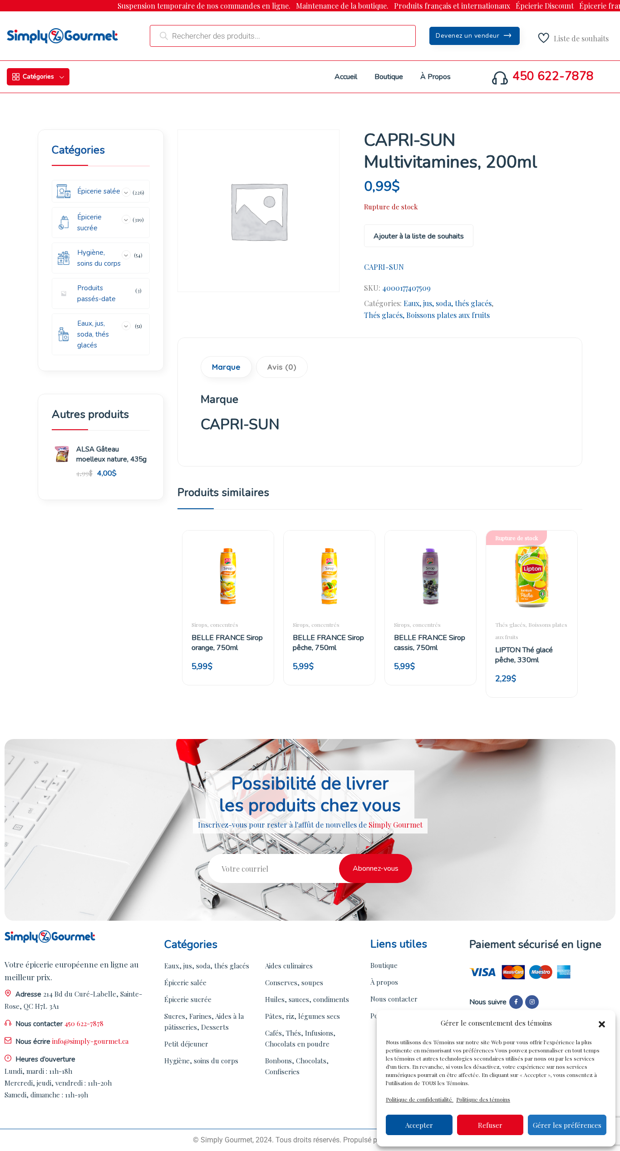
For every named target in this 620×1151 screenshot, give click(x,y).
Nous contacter (394, 998)
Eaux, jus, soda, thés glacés (447, 303)
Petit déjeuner (186, 1043)
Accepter (419, 1125)
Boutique (384, 965)
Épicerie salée (185, 982)
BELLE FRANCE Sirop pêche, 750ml (328, 643)
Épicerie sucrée (188, 999)
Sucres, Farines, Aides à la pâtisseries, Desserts (204, 1022)
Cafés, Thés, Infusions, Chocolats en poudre (300, 1038)
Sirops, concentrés (215, 624)
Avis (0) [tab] (281, 367)
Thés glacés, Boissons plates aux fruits (427, 315)
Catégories (38, 76)
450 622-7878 (553, 76)
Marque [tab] (226, 367)
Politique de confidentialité (419, 1099)
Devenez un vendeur (469, 35)
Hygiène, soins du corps (201, 1060)
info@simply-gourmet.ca (90, 1041)
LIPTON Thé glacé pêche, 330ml (524, 655)
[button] (601, 1022)
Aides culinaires (289, 965)
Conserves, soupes (294, 982)
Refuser (490, 1125)
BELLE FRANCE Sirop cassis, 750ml (429, 643)
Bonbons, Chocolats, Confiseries (297, 1066)
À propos (384, 982)
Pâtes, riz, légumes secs (302, 1016)
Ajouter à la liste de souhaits (419, 236)
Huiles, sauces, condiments (307, 999)
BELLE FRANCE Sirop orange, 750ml (227, 643)
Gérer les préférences (567, 1125)
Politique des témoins (483, 1099)
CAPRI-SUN (384, 267)
